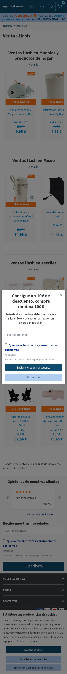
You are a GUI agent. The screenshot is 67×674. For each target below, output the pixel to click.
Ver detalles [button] (10, 355)
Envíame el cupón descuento (33, 367)
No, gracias (33, 377)
